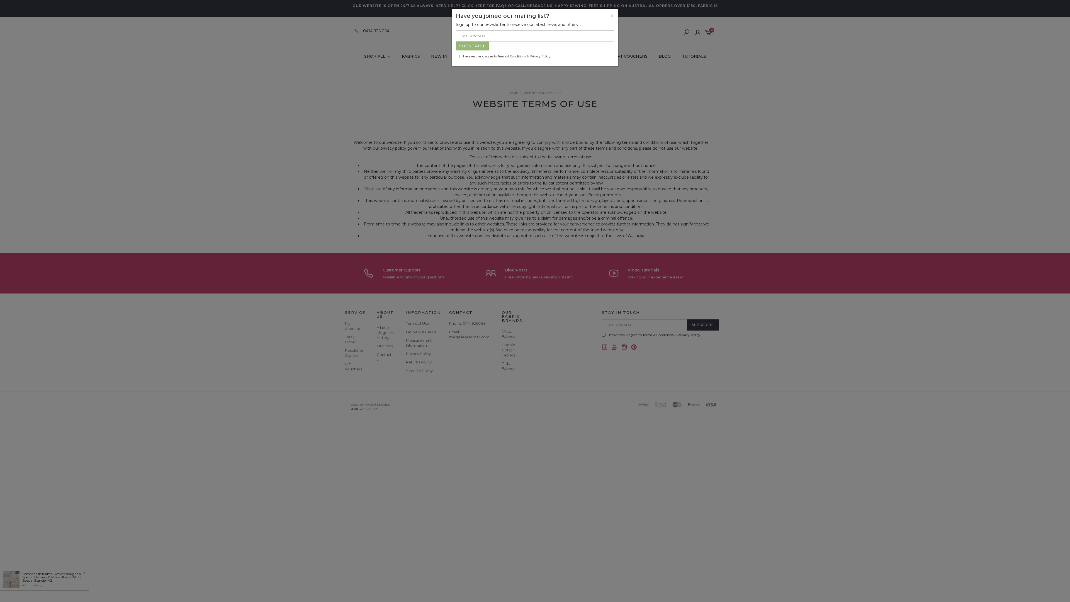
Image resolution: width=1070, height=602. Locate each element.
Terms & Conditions (512, 56)
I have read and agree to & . (506, 56)
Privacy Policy (540, 56)
